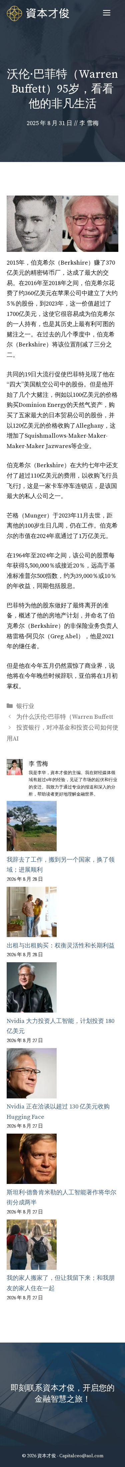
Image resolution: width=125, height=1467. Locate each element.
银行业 (25, 706)
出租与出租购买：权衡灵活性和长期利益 (61, 945)
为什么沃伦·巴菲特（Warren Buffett (64, 717)
